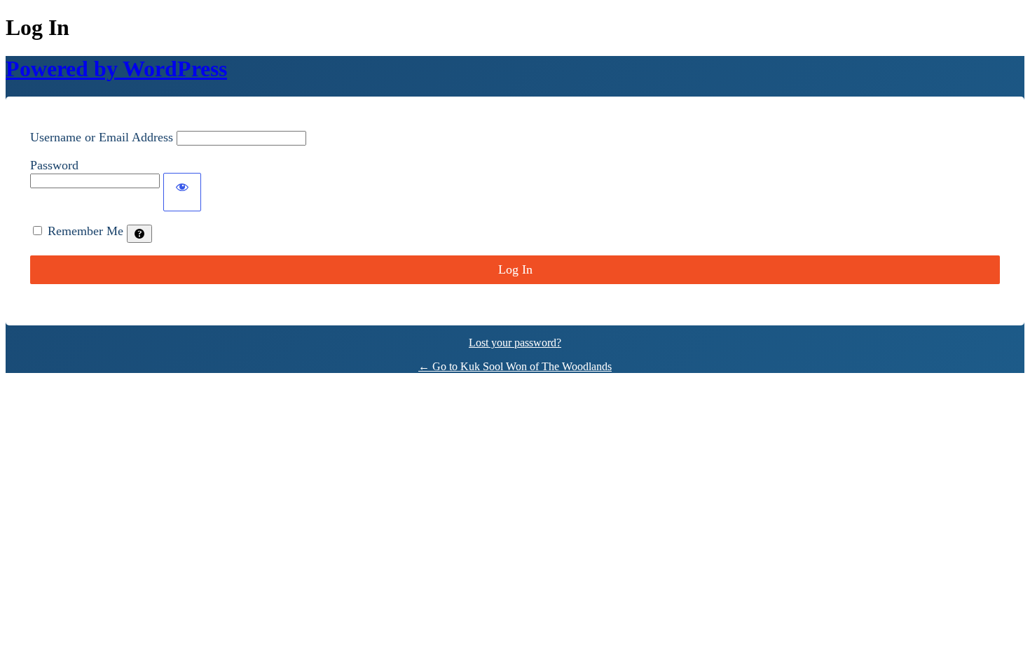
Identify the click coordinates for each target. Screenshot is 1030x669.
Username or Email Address (101, 137)
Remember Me (85, 231)
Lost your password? (515, 342)
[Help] (139, 234)
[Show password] (182, 192)
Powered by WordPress (116, 68)
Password (54, 165)
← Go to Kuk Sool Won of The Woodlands (515, 366)
